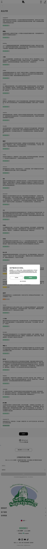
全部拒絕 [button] (16, 277)
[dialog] (23, 274)
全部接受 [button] (30, 277)
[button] (23, 281)
